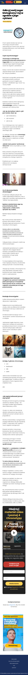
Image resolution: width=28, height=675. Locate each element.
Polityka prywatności (14, 661)
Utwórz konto (14, 584)
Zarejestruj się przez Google (14, 564)
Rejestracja (6, 546)
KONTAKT (14, 667)
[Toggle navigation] (25, 3)
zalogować (12, 605)
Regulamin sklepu (14, 663)
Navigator (17, 2)
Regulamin (15, 587)
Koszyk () (8, 2)
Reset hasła (6, 548)
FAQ (14, 665)
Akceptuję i (15, 588)
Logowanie (17, 546)
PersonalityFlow (7, 21)
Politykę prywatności (17, 588)
